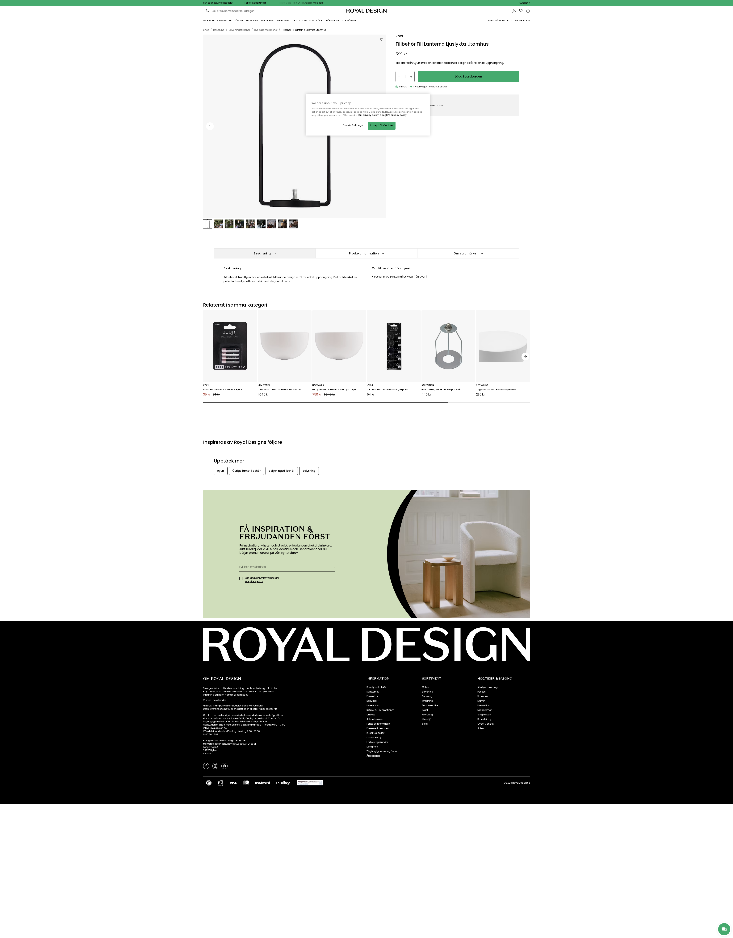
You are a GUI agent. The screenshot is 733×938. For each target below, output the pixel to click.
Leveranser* (373, 705)
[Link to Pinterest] (224, 766)
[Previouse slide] (210, 126)
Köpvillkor (371, 701)
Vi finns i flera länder (214, 700)
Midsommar (484, 710)
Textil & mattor (430, 705)
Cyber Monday (485, 724)
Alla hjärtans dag (487, 687)
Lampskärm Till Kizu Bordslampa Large (334, 389)
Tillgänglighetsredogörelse (381, 751)
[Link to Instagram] (215, 766)
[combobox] (524, 2)
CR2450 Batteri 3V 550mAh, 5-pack (387, 389)
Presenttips (483, 705)
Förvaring (427, 715)
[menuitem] (209, 20)
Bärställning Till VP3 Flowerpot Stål (440, 389)
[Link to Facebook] (206, 766)
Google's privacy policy (393, 115)
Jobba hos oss (374, 719)
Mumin (481, 701)
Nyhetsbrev (372, 692)
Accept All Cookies (381, 125)
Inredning (427, 701)
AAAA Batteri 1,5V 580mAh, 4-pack (222, 389)
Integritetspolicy (375, 733)
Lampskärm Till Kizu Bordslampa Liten (279, 389)
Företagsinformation (378, 724)
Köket (425, 710)
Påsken (481, 692)
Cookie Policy (373, 737)
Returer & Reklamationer (380, 710)
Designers (372, 747)
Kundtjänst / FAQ (375, 687)
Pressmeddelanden (377, 728)
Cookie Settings (353, 125)
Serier (425, 724)
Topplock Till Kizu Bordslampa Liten (496, 389)
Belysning (427, 692)
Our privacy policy (368, 115)
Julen (480, 728)
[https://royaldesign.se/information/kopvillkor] (310, 783)
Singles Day (484, 715)
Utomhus (482, 696)
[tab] (265, 253)
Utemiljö (426, 719)
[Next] (525, 356)
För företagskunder (377, 742)
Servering (427, 696)
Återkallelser (373, 756)
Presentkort (372, 696)
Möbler (425, 687)
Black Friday (484, 719)
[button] (524, 2)
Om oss (370, 715)
